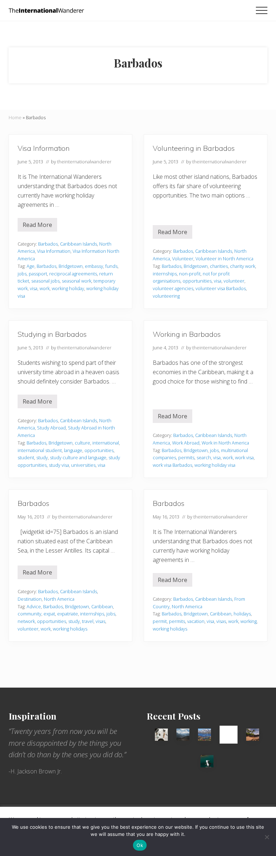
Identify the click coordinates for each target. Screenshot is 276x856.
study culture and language (78, 457)
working (248, 621)
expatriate (67, 613)
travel (87, 621)
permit (160, 621)
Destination (30, 599)
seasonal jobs (45, 281)
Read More (37, 226)
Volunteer (182, 258)
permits (186, 457)
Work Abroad (185, 442)
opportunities (197, 281)
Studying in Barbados (52, 334)
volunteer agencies (173, 288)
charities (219, 266)
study (42, 457)
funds (111, 266)
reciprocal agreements (73, 273)
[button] (261, 10)
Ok (140, 845)
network (26, 621)
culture (82, 442)
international (105, 442)
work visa (244, 457)
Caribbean (102, 606)
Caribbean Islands (78, 244)
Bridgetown (71, 266)
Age (30, 266)
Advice (34, 606)
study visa (59, 465)
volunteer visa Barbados (221, 288)
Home (15, 117)
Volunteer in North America (224, 258)
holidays (242, 613)
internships (165, 273)
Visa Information (44, 148)
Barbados (48, 244)
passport (38, 273)
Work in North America (225, 442)
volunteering (166, 296)
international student (40, 450)
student (26, 457)
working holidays (70, 628)
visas (100, 621)
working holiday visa (214, 465)
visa (33, 288)
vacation (195, 621)
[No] (267, 837)
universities (83, 465)
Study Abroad (51, 427)
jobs (22, 273)
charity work (242, 266)
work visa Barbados (172, 465)
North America (59, 599)
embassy (94, 266)
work (45, 288)
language (73, 450)
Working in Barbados (187, 334)
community (29, 613)
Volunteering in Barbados (194, 148)
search (204, 457)
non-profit (190, 273)
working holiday (68, 288)
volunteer (234, 281)
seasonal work (76, 281)
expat (49, 613)
